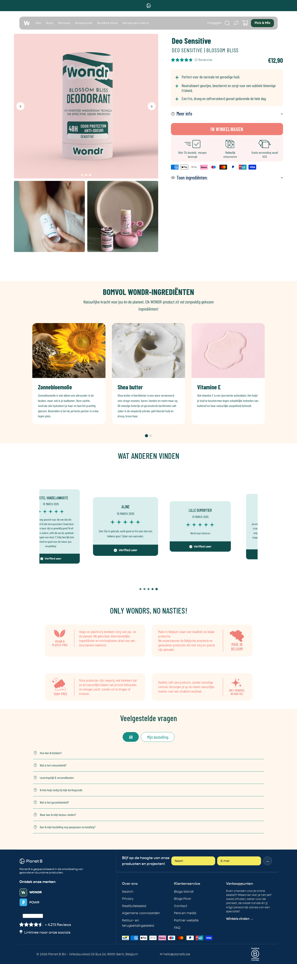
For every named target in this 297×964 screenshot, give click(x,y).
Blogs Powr (182, 899)
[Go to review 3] (148, 589)
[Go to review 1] (140, 589)
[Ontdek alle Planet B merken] (236, 23)
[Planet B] (148, 5)
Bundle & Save (107, 23)
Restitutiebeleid (134, 906)
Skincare (64, 23)
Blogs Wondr (184, 892)
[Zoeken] (227, 23)
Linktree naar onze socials (47, 932)
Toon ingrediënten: (192, 177)
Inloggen (214, 23)
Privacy (128, 899)
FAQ (177, 928)
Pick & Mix (262, 23)
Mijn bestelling (157, 737)
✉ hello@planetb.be (175, 954)
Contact (180, 906)
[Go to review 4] (153, 589)
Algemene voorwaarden (141, 913)
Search (127, 892)
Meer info (184, 113)
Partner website (186, 920)
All (131, 737)
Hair (38, 23)
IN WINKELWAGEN (227, 129)
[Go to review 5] (156, 589)
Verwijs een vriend (135, 23)
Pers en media (185, 913)
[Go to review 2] (144, 589)
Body (49, 23)
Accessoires (83, 23)
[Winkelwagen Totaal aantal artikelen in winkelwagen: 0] (245, 23)
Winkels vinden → (239, 919)
